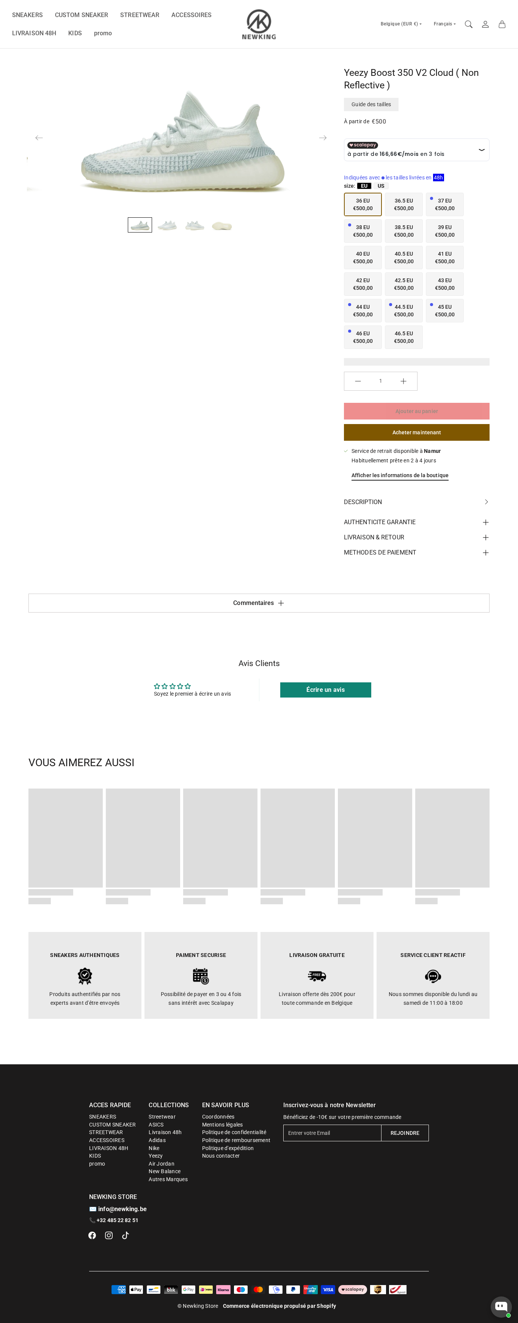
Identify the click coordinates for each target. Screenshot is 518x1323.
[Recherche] (468, 24)
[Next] (322, 137)
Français (443, 24)
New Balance (165, 1171)
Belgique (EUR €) (399, 24)
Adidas (157, 1140)
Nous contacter (221, 1156)
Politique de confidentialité (234, 1132)
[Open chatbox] (501, 1307)
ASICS (156, 1125)
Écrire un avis (325, 689)
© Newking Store (197, 1306)
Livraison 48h (165, 1132)
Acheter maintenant (416, 432)
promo (103, 33)
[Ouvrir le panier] (502, 24)
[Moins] (358, 381)
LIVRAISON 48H (34, 33)
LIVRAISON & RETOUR (374, 537)
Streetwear (162, 1117)
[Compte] (485, 24)
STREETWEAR (139, 15)
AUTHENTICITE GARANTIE (380, 522)
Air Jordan (161, 1164)
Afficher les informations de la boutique (400, 475)
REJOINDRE (405, 1133)
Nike (154, 1148)
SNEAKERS (27, 15)
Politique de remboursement (236, 1140)
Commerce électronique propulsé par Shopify (279, 1306)
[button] (92, 1235)
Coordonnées (218, 1117)
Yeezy (156, 1156)
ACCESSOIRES (191, 15)
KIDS (75, 33)
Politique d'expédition (228, 1148)
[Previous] (39, 137)
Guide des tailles (371, 104)
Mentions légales (222, 1125)
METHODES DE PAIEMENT (380, 552)
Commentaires (253, 603)
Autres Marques (168, 1179)
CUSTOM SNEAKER (81, 15)
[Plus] (403, 381)
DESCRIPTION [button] (363, 502)
